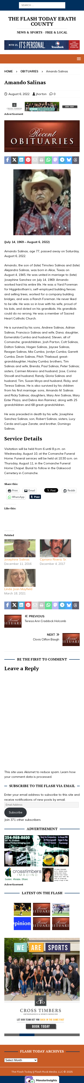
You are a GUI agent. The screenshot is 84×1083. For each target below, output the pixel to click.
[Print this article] (41, 160)
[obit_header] (42, 149)
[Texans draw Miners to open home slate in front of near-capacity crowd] (22, 909)
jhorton (41, 94)
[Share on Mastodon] (55, 160)
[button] (78, 58)
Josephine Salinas (17, 559)
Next (74, 988)
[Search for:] (42, 5)
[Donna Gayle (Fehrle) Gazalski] (60, 923)
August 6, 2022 (19, 94)
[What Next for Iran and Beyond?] (22, 923)
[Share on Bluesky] (68, 160)
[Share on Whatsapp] (48, 160)
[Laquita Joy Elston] (41, 923)
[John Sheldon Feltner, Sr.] (41, 909)
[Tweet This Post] (14, 160)
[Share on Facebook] (7, 160)
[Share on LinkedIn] (21, 160)
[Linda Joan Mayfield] (20, 578)
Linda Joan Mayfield (18, 589)
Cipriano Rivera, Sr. (53, 559)
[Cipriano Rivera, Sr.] (55, 548)
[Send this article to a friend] (34, 160)
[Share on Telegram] (62, 160)
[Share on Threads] (75, 160)
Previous (9, 988)
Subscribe (15, 812)
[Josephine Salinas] (20, 548)
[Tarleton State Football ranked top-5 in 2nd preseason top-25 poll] (60, 909)
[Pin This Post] (28, 160)
